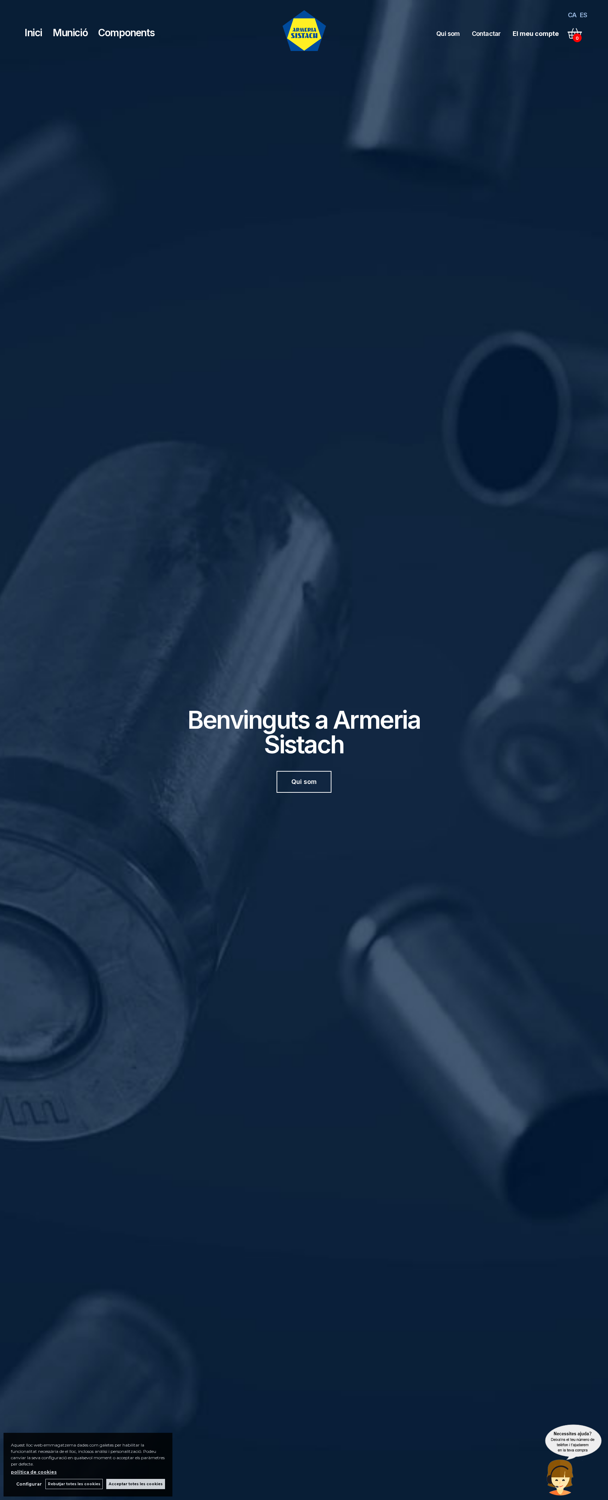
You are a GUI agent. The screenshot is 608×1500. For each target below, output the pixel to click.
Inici (33, 33)
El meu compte (536, 33)
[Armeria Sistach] (304, 53)
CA (572, 15)
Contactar (486, 33)
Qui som (448, 33)
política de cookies (34, 1472)
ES (583, 15)
